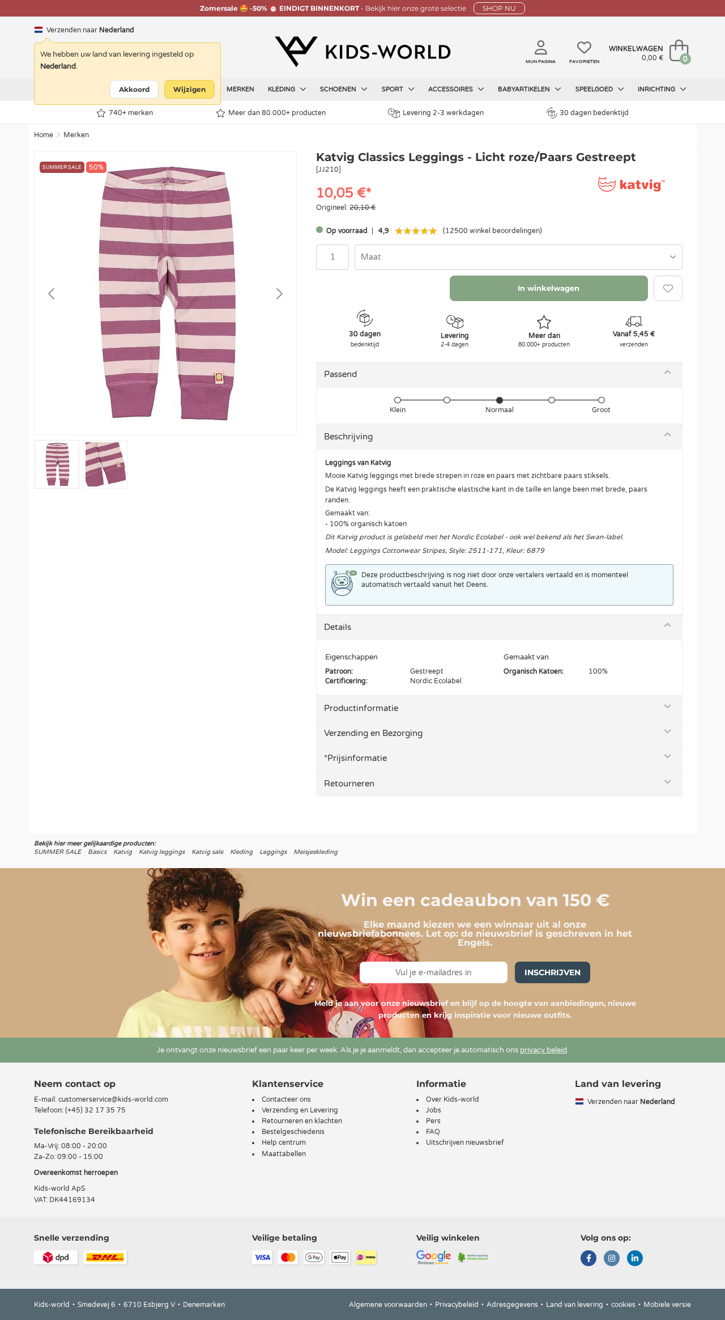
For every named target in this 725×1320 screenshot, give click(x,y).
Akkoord (134, 89)
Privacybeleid (457, 1305)
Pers (433, 1121)
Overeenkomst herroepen (76, 1173)
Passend (340, 374)
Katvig (122, 852)
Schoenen (339, 89)
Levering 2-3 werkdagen (443, 113)
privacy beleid (543, 1050)
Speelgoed (595, 89)
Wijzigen (189, 89)
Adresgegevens (512, 1305)
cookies (623, 1305)
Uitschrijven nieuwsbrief (465, 1142)
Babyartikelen (525, 89)
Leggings (273, 852)
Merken (240, 89)
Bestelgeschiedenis (293, 1132)
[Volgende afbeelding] (279, 294)
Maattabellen (284, 1154)
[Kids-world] (362, 51)
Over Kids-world (452, 1099)
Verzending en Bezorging (373, 733)
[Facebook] (588, 1259)
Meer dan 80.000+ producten (277, 113)
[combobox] (519, 257)
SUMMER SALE (57, 852)
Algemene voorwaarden (388, 1305)
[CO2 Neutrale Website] (473, 1256)
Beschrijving (348, 436)
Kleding (282, 89)
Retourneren (349, 784)
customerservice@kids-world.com (113, 1099)
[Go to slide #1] (57, 464)
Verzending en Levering (300, 1110)
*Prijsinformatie (355, 758)
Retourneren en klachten (302, 1121)
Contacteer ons (286, 1099)
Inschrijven (552, 972)
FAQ (433, 1132)
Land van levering (574, 1305)
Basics (97, 852)
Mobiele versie (667, 1305)
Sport (393, 89)
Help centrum (284, 1142)
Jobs (433, 1110)
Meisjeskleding (315, 852)
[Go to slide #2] (105, 464)
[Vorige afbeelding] (52, 294)
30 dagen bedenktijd (594, 113)
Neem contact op (75, 1083)
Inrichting (657, 89)
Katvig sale (207, 852)
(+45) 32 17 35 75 (95, 1110)
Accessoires (451, 89)
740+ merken (131, 113)
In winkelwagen (548, 288)
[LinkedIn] (635, 1259)
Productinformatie (361, 708)
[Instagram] (612, 1259)
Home (43, 135)
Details (337, 627)
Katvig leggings (162, 852)
